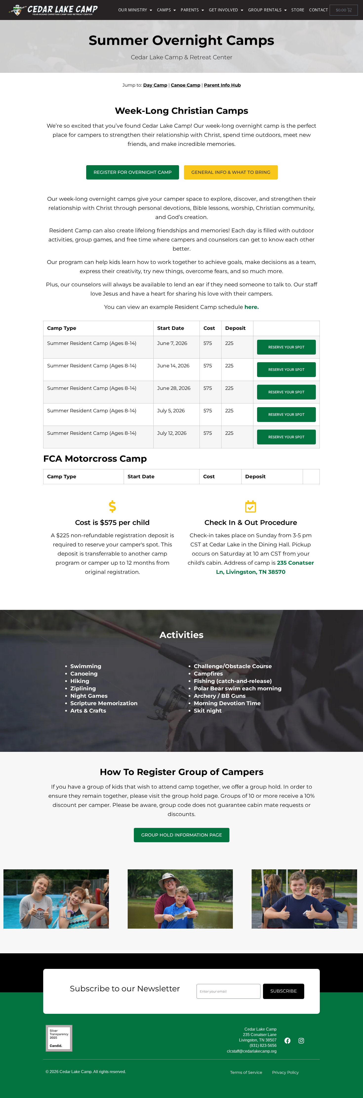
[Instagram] (301, 1040)
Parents (190, 10)
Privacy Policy (285, 1072)
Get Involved (223, 10)
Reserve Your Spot (286, 347)
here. (251, 307)
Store (297, 10)
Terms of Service (246, 1072)
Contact (318, 10)
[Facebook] (288, 1040)
